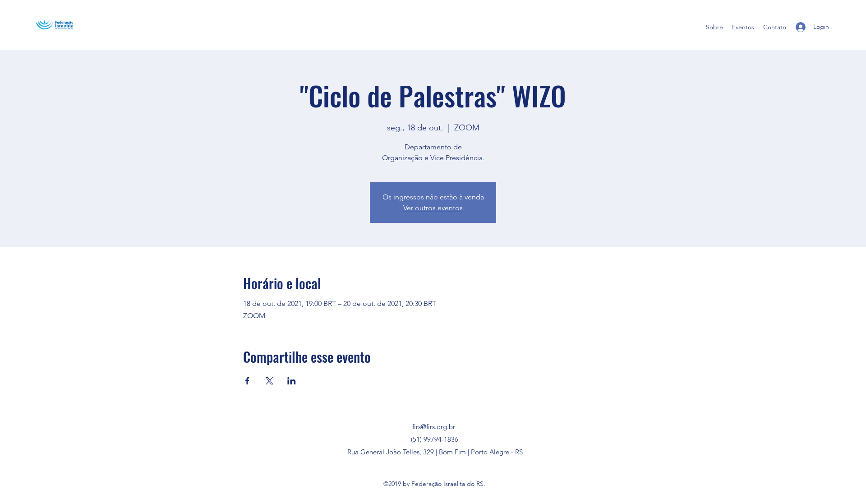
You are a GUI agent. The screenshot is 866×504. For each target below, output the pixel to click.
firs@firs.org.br (433, 426)
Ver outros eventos (433, 207)
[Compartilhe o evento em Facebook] (247, 380)
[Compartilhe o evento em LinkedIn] (291, 380)
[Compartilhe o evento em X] (269, 380)
